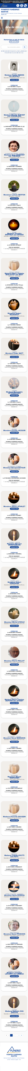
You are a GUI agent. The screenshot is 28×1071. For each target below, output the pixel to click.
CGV (20, 1059)
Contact (8, 1059)
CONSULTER (14, 80)
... (16, 1035)
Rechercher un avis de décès (14, 40)
